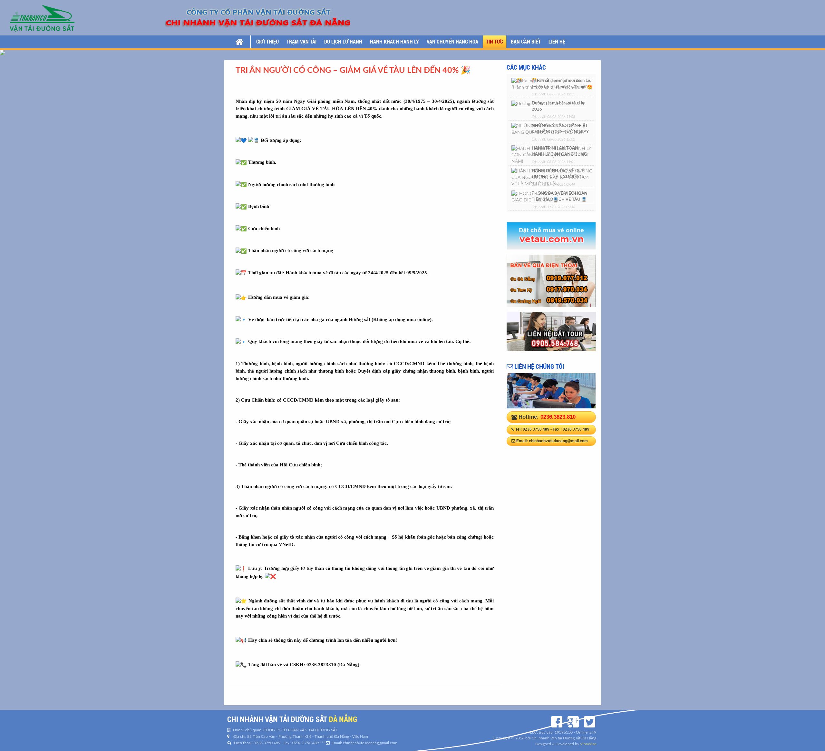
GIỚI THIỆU (267, 41)
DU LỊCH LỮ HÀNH (343, 41)
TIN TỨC (494, 41)
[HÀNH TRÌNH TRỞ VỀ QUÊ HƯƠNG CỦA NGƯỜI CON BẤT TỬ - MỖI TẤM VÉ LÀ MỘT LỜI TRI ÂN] (552, 177)
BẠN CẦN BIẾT (526, 41)
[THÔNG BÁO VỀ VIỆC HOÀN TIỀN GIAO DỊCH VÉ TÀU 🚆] (552, 196)
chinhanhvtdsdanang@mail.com (558, 441)
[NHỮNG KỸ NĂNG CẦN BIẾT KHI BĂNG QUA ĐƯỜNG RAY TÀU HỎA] (552, 129)
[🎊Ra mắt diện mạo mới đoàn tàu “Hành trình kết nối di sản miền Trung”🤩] (552, 84)
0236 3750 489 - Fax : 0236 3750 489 (556, 429)
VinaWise (588, 744)
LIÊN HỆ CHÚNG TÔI (538, 366)
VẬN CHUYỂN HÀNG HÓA (452, 41)
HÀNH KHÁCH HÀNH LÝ (394, 41)
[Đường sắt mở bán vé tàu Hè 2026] (548, 103)
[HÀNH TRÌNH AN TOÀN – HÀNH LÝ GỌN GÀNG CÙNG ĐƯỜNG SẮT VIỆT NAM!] (552, 154)
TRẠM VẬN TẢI (301, 41)
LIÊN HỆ (556, 41)
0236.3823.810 (558, 417)
